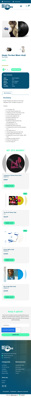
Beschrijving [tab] (7, 93)
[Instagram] (5, 386)
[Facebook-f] (3, 386)
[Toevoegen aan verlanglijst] (3, 69)
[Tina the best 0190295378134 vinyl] (15, 28)
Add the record (16, 69)
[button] (21, 6)
